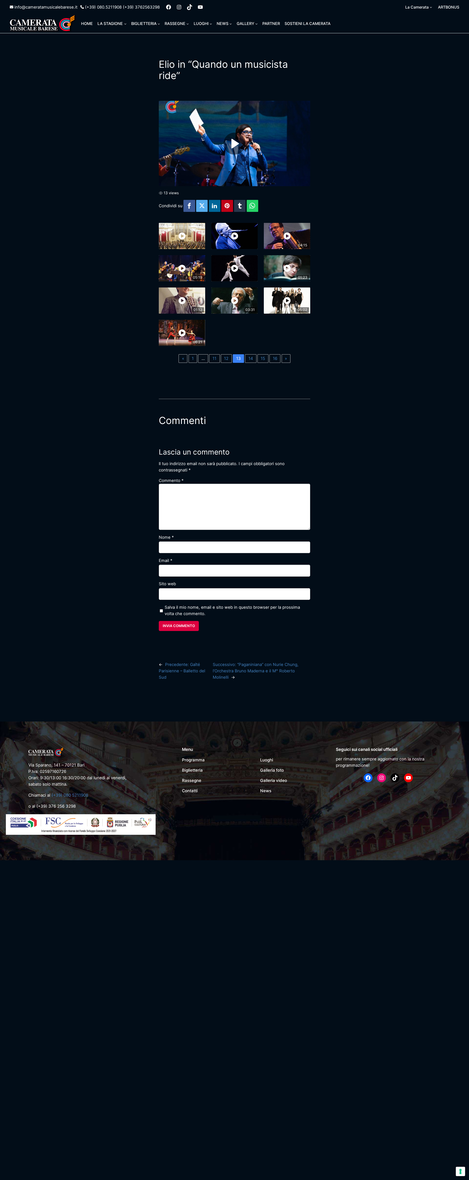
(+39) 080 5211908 (70, 795)
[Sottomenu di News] (230, 23)
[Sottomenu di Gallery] (256, 23)
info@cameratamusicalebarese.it (45, 7)
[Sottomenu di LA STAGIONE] (125, 23)
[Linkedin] (215, 206)
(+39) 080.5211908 (103, 7)
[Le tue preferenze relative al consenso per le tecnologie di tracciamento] (460, 1171)
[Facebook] (189, 206)
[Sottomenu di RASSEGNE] (187, 23)
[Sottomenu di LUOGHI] (211, 23)
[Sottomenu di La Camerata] (431, 7)
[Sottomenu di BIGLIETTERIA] (159, 23)
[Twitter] (202, 206)
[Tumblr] (240, 206)
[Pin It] (227, 206)
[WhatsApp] (252, 206)
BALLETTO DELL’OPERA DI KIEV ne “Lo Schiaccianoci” (210, 906)
